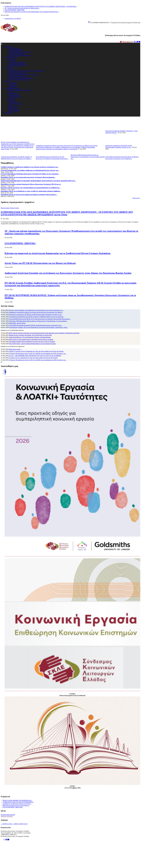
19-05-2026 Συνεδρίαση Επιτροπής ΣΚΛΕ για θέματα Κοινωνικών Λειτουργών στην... (35, 325)
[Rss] (5, 839)
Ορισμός (11, 59)
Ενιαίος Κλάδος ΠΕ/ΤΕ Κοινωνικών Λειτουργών (23, 74)
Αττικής (10, 91)
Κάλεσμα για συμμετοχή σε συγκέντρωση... (16, 805)
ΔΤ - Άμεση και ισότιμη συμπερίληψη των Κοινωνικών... (22, 8)
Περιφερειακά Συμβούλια (16, 53)
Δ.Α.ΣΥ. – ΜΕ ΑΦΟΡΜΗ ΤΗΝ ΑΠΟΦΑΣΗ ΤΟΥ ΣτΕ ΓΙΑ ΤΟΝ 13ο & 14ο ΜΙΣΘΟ (35, 355)
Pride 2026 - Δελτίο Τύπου (17, 323)
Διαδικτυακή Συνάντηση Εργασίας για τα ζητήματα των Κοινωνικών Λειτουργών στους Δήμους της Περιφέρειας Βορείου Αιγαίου (68, 273)
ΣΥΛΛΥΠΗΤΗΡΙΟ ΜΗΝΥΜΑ (15, 10)
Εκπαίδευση (12, 60)
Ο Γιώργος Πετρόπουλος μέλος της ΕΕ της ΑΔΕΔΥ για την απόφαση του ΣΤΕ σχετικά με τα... (37, 353)
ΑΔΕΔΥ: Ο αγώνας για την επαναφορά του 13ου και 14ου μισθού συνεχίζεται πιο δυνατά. (36, 351)
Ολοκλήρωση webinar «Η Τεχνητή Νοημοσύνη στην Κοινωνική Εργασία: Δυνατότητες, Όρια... (38, 327)
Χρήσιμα (8, 67)
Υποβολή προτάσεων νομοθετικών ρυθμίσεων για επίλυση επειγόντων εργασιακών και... (30, 167)
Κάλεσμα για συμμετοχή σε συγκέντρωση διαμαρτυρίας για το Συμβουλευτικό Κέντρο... (32, 11)
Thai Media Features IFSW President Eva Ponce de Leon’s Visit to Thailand (32, 341)
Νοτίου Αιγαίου (13, 107)
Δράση (7, 81)
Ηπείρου (11, 98)
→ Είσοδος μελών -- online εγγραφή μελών (14, 824)
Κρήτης (10, 105)
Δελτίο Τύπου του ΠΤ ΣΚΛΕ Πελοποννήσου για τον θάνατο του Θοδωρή (40, 263)
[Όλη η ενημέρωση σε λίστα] (135, 42)
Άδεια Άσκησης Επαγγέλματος (17, 64)
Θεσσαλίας (11, 100)
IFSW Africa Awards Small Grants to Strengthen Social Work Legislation (31, 339)
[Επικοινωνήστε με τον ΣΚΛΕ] (139, 42)
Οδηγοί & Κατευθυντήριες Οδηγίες (19, 79)
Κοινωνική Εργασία (11, 57)
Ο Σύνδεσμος (9, 47)
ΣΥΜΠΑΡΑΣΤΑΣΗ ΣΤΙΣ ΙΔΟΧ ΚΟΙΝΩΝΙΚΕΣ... (18, 802)
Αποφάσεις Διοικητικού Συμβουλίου (19, 52)
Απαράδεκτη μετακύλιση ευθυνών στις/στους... (17, 803)
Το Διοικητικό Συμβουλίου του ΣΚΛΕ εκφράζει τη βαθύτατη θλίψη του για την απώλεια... (36, 317)
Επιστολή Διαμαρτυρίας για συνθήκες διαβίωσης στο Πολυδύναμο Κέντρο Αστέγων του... (30, 170)
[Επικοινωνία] (8, 839)
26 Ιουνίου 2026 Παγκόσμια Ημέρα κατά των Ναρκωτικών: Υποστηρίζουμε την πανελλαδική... (38, 321)
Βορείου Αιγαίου (13, 93)
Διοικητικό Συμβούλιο (15, 50)
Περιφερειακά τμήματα (12, 88)
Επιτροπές (11, 69)
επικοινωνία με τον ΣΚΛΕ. (13, 18)
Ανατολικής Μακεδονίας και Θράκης (19, 90)
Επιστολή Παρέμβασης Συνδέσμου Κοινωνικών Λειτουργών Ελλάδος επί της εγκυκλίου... (30, 174)
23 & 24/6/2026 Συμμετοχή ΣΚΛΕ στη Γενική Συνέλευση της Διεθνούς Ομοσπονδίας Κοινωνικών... (40, 319)
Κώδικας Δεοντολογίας (15, 66)
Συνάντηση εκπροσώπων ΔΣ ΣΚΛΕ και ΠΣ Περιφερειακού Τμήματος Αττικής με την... (118, 146)
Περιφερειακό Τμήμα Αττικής (10, 208)
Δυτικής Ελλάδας (13, 95)
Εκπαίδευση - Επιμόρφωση (16, 76)
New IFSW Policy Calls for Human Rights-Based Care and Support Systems (32, 343)
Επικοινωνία (9, 112)
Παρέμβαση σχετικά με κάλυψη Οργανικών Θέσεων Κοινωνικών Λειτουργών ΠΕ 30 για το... (31, 184)
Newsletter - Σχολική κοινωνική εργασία (20, 78)
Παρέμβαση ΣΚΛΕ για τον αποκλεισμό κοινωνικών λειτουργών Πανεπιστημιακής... (28, 177)
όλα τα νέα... (136, 198)
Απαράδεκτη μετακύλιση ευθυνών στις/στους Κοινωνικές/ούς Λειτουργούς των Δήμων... (36, 312)
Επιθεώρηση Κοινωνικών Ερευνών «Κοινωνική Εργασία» (26, 71)
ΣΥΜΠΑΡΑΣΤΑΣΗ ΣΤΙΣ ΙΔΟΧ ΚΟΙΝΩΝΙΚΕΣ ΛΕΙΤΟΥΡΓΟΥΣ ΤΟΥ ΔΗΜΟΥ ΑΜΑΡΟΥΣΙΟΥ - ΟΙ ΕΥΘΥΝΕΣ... (41, 6)
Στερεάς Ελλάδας (13, 110)
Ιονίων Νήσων (12, 102)
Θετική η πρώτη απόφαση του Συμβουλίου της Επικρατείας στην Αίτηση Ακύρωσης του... (36, 310)
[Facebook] (7, 839)
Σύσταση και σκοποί (14, 48)
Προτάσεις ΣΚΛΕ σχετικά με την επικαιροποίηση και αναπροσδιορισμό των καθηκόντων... (30, 187)
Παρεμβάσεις (12, 83)
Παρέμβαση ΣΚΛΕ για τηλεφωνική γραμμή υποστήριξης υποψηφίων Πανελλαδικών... (29, 194)
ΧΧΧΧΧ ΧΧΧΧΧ (7, 816)
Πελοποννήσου (13, 109)
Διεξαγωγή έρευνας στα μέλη (17, 72)
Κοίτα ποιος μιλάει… (15, 349)
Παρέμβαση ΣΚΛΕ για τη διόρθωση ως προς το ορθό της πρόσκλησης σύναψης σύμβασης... (31, 191)
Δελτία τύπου (12, 86)
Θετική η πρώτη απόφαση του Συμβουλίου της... (17, 800)
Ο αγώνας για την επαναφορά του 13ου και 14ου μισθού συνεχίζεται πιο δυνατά (33, 358)
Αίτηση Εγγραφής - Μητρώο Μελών (19, 55)
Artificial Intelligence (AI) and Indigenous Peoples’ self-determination (30, 337)
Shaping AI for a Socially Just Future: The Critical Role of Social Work (30, 335)
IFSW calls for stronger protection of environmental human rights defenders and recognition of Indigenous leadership (44, 333)
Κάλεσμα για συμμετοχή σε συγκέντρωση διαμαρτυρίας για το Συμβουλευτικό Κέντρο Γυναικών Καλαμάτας (57, 253)
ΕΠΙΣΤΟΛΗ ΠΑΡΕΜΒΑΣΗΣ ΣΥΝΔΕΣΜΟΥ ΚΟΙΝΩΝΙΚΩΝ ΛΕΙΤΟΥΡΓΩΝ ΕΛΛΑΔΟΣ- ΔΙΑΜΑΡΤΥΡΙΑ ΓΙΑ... (38, 181)
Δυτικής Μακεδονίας (14, 97)
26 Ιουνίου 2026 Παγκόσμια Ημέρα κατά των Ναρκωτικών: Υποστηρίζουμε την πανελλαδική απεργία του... (88, 156)
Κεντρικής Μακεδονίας (15, 104)
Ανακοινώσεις (12, 85)
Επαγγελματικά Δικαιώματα (16, 62)
